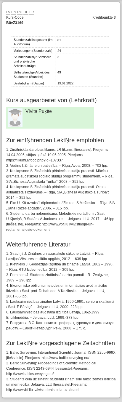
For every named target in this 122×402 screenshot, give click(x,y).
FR (31, 12)
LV (8, 12)
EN (13, 12)
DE (25, 12)
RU (20, 12)
